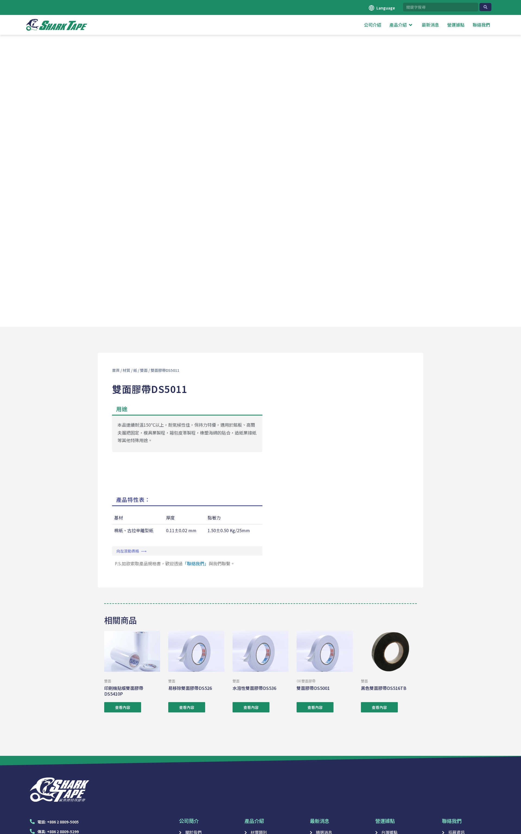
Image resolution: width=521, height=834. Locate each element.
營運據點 (385, 820)
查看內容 (122, 707)
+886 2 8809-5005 (63, 822)
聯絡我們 (452, 820)
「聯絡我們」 (196, 563)
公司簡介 (189, 820)
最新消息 (319, 820)
